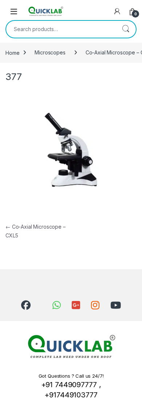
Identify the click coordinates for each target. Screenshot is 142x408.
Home (12, 52)
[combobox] (60, 29)
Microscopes (50, 52)
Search (125, 29)
